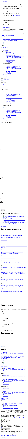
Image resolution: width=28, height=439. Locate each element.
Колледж (5, 76)
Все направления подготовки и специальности (11, 235)
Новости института (10, 61)
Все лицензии (4, 352)
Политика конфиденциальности (10, 406)
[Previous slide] (2, 210)
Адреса (5, 17)
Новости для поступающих (9, 368)
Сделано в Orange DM (19, 417)
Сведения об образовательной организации (13, 39)
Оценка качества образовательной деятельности (14, 380)
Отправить (16, 425)
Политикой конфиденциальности (8, 435)
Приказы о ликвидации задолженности (15, 56)
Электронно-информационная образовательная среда (13, 54)
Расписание (8, 52)
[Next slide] (4, 210)
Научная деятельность (11, 71)
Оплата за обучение (10, 60)
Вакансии (8, 72)
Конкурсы (8, 73)
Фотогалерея (9, 62)
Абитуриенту (6, 50)
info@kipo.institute (17, 15)
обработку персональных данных (8, 427)
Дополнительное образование (10, 40)
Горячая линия (6, 27)
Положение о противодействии (10, 408)
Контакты (5, 1)
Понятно (2, 437)
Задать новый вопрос (5, 429)
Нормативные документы (9, 370)
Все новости (3, 226)
